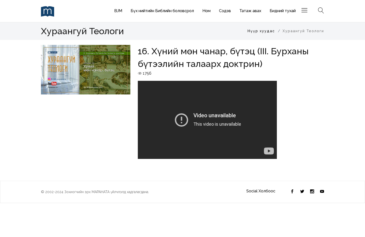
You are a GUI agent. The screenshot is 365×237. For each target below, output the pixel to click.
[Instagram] (312, 191)
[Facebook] (302, 191)
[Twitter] (292, 191)
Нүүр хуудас (261, 31)
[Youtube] (322, 191)
